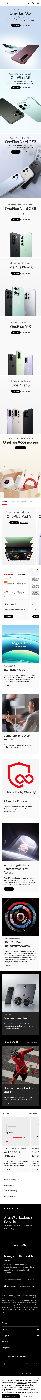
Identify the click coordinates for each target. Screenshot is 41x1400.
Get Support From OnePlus (14, 1357)
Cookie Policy (22, 1383)
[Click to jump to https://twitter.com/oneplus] (6, 1364)
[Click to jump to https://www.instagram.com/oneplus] (8, 1364)
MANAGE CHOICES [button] (11, 1396)
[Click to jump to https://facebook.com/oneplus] (3, 1364)
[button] (28, 3)
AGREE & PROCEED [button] (30, 1396)
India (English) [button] (34, 1364)
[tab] (4, 502)
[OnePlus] (7, 3)
